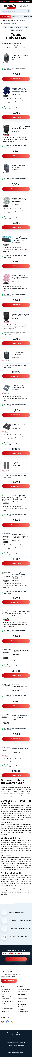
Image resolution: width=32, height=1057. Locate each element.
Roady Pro (21, 1001)
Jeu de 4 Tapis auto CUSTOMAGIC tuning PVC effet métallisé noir (20, 536)
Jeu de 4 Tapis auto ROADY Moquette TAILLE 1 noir (21, 127)
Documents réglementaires (23, 1010)
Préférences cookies (8, 1006)
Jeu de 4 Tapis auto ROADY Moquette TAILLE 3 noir (21, 315)
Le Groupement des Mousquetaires (24, 990)
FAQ (3, 994)
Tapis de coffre (18, 27)
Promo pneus (16, 16)
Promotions (6, 16)
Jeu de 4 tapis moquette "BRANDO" (20, 749)
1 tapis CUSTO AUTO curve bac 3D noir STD (20, 353)
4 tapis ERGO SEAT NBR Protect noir (19, 687)
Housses (26, 27)
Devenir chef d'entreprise (22, 995)
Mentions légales (16, 1039)
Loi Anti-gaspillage (8, 1009)
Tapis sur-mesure (8, 27)
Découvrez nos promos (16, 912)
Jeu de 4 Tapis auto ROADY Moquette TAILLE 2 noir (21, 612)
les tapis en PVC (12, 846)
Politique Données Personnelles (16, 1045)
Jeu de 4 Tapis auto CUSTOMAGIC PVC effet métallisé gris (19, 200)
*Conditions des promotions (7, 998)
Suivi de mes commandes (6, 990)
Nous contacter (9, 980)
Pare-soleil (19, 30)
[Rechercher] (28, 11)
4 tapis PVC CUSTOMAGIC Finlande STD (20, 56)
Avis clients (5, 1011)
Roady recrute (22, 999)
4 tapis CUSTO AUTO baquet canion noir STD (19, 386)
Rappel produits (23, 1007)
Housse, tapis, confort (8, 24)
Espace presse (22, 1004)
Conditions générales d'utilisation (16, 1042)
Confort (12, 30)
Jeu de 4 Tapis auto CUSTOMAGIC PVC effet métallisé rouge (19, 497)
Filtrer (8, 47)
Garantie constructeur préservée (20, 920)
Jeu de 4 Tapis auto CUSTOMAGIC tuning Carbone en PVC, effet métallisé (19, 575)
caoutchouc (24, 846)
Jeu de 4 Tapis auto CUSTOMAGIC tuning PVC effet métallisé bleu (20, 238)
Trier (23, 47)
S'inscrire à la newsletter (16, 959)
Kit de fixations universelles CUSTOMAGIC (21, 651)
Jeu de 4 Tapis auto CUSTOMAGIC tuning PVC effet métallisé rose (20, 277)
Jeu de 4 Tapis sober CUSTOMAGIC (18, 166)
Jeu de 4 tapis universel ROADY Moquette (19, 716)
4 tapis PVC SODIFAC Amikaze (18, 425)
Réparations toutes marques (18, 937)
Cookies (16, 1049)
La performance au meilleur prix (19, 928)
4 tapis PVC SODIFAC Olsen (20, 463)
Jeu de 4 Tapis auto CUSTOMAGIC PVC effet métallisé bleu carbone (19, 89)
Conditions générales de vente (16, 1052)
